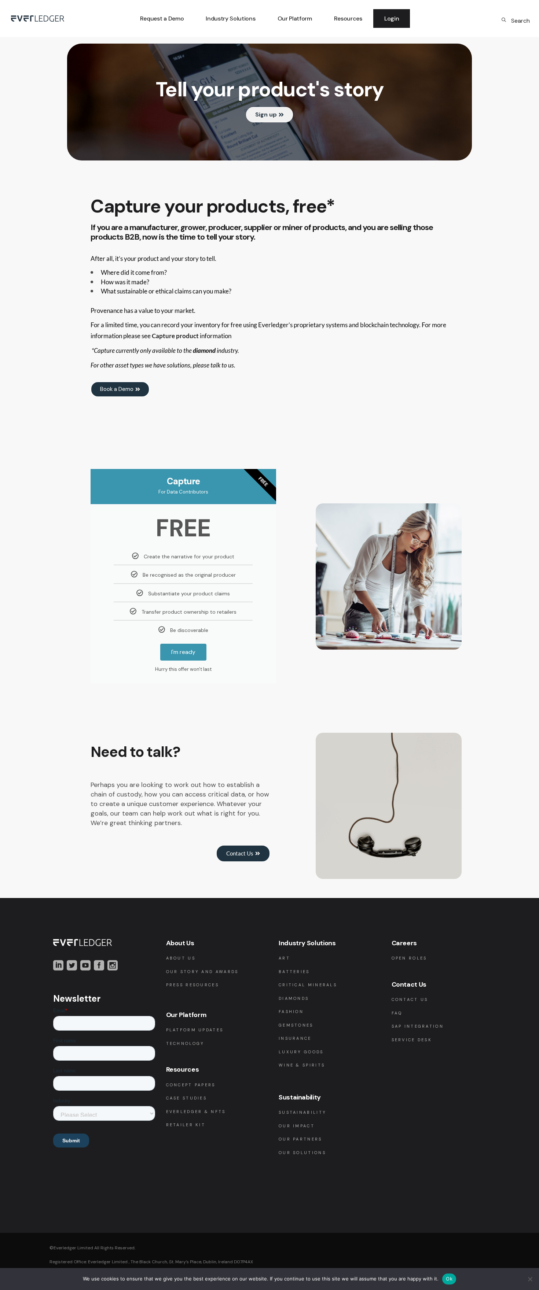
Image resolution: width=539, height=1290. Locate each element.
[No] (530, 1279)
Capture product (175, 336)
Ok (449, 1279)
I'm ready (183, 652)
